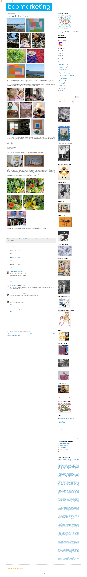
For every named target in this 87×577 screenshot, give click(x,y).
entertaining (60, 465)
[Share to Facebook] (11, 240)
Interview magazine (71, 509)
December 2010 (63, 64)
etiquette (75, 543)
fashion (60, 459)
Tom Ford (72, 532)
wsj (74, 559)
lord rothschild (69, 549)
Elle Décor (67, 466)
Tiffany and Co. (63, 484)
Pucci (76, 467)
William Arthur (77, 534)
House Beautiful (76, 466)
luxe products (67, 472)
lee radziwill (63, 549)
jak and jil (73, 489)
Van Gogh (67, 533)
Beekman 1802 (71, 498)
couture (78, 469)
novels (59, 551)
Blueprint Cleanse (74, 499)
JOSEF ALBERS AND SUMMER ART (67, 75)
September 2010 (63, 69)
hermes (64, 489)
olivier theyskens (68, 551)
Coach (74, 502)
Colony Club (77, 502)
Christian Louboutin (61, 502)
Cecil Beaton (72, 501)
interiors (70, 489)
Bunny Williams (68, 500)
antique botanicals (67, 485)
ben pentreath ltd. (63, 429)
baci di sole (73, 536)
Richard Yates (77, 526)
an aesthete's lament (64, 445)
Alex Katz (63, 493)
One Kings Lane (70, 523)
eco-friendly (69, 542)
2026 (60, 50)
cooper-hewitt (68, 540)
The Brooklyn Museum (65, 483)
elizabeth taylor (66, 543)
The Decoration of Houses (64, 531)
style (64, 465)
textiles (70, 473)
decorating (63, 460)
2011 (60, 61)
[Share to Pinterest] (13, 240)
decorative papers (76, 541)
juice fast (76, 548)
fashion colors (60, 489)
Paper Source (71, 524)
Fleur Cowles (73, 506)
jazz (69, 548)
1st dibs (69, 459)
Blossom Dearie (68, 499)
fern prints (68, 544)
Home (31, 333)
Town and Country (70, 484)
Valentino (64, 533)
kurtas (76, 489)
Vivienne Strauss (76, 484)
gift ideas (65, 463)
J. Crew (67, 467)
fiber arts (74, 544)
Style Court (77, 482)
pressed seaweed (66, 553)
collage (74, 461)
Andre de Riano (73, 460)
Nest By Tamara (62, 422)
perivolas (69, 552)
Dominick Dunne (67, 475)
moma (72, 550)
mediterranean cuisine (75, 549)
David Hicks (60, 475)
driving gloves (64, 542)
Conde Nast (73, 474)
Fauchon (67, 506)
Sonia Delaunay (74, 528)
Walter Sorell (25, 138)
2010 (60, 63)
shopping (65, 459)
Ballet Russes (60, 498)
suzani (78, 557)
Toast (69, 532)
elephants (77, 542)
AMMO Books (67, 465)
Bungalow (64, 500)
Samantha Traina (71, 527)
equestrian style (71, 543)
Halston (59, 508)
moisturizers (69, 550)
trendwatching (70, 491)
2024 (60, 53)
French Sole (77, 506)
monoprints (73, 490)
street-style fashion (74, 557)
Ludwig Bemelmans (65, 517)
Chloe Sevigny (68, 474)
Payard (75, 524)
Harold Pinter (63, 508)
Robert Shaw (60, 527)
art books (69, 469)
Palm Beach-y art (66, 524)
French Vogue (60, 507)
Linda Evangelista (74, 515)
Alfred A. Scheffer (75, 493)
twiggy (74, 491)
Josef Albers (30, 238)
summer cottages (35, 238)
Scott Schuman (63, 528)
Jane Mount (66, 511)
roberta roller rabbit (61, 473)
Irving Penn (73, 477)
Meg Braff (71, 518)
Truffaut (75, 532)
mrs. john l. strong (76, 550)
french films (62, 545)
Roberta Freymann (64, 468)
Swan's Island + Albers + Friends (66, 73)
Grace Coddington (71, 507)
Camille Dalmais (76, 500)
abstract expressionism (72, 535)
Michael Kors (60, 481)
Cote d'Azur (77, 474)
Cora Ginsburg (62, 466)
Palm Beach (62, 524)
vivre (76, 491)
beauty (71, 461)
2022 (60, 56)
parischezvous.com (61, 552)
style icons (67, 473)
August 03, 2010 (24, 293)
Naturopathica (73, 481)
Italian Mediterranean (61, 510)
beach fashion (74, 469)
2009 (60, 90)
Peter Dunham (69, 525)
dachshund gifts (70, 541)
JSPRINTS (67, 510)
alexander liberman (63, 536)
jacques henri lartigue (64, 548)
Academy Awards (74, 473)
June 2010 (62, 80)
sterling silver (68, 557)
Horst (65, 477)
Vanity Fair (71, 533)
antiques (77, 464)
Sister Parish (69, 528)
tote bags (70, 558)
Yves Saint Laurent (64, 469)
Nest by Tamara (62, 417)
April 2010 (62, 83)
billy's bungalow (63, 431)
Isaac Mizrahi (77, 509)
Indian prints (66, 509)
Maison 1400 (73, 517)
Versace (78, 533)
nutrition (63, 551)
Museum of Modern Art (66, 481)
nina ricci (77, 490)
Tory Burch (65, 464)
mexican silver (60, 550)
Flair (70, 506)
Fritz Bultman (65, 507)
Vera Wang (75, 533)
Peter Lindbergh (74, 525)
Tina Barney (66, 532)
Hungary (61, 509)
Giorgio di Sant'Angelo (64, 476)
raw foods (73, 553)
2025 (60, 52)
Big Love (76, 498)
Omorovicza (66, 523)
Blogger (45, 573)
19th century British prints (66, 492)
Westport (73, 534)
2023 (60, 55)
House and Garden (61, 467)
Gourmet (70, 476)
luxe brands (64, 490)
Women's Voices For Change (64, 419)
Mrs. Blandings (63, 519)
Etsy (73, 463)
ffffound (72, 544)
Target (59, 483)
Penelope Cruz (63, 482)
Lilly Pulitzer (68, 515)
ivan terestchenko (61, 472)
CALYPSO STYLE (63, 78)
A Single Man (73, 492)
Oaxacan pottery (61, 523)
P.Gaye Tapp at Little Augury (15, 293)
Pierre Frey (63, 526)
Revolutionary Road (72, 526)
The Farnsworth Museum (74, 531)
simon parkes (65, 491)
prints (71, 553)
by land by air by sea (14, 271)
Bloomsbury (64, 499)
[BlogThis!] (9, 240)
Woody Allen (60, 535)
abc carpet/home (65, 535)
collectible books (74, 486)
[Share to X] (10, 240)
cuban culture (77, 540)
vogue (73, 459)
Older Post (53, 333)
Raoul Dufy (73, 482)
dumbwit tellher (63, 451)
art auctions (69, 536)
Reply (11, 253)
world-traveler (65, 559)
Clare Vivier (71, 502)
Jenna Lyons (77, 511)
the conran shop (65, 558)
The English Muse (72, 483)
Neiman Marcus (65, 461)
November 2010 (63, 66)
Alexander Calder (68, 493)
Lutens (69, 517)
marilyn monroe (73, 472)
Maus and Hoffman (61, 518)
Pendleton (65, 525)
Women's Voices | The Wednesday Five (66, 418)
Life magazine (63, 515)
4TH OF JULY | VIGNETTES (65, 76)
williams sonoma (60, 559)
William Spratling (61, 485)
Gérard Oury (77, 507)
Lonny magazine (69, 516)
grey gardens (75, 545)
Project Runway (68, 482)
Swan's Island (47, 238)
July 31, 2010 (17, 264)
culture (59, 541)
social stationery (63, 557)
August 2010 (62, 70)
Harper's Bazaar (61, 477)
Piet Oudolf (66, 526)
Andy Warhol (72, 465)
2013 (60, 58)
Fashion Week (71, 466)
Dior (63, 475)
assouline (77, 485)
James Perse (62, 511)
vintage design (74, 558)
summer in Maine (41, 238)
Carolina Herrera (60, 501)
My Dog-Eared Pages (14, 285)
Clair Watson (67, 502)
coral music (72, 540)
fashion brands (64, 544)
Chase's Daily (48, 170)
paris (62, 491)
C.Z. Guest (72, 500)
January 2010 (63, 88)
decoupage (60, 542)
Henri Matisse (67, 508)
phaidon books (73, 552)
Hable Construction (76, 476)
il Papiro (59, 548)
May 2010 (62, 82)
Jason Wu (69, 511)
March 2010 (62, 85)
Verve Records (60, 534)
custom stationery (64, 541)
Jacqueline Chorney (73, 510)
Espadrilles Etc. (63, 506)
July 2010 (62, 72)
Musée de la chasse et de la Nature (72, 519)
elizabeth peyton (60, 543)
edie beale (74, 542)
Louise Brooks (74, 516)
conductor (64, 540)
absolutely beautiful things (65, 443)
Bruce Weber (60, 500)
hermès (67, 489)
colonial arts (60, 540)
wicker (78, 558)
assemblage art (73, 485)
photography (67, 460)
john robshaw (72, 548)
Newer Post (9, 333)
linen (66, 549)
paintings (59, 491)
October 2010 (63, 67)
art (22, 238)
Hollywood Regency (73, 508)
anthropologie (72, 464)
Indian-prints (68, 477)
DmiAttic (11, 308)
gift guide (70, 545)
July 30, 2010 (17, 250)
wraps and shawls (70, 559)
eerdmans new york (63, 436)
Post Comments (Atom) (16, 335)
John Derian (77, 477)
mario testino (69, 490)
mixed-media (65, 550)
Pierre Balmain (71, 467)
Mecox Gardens (67, 518)
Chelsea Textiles (76, 501)
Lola (65, 516)
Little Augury (61, 421)
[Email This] (7, 240)
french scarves (66, 545)
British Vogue (63, 474)
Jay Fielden (73, 511)
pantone (78, 472)
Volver (70, 534)
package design (76, 551)
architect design (63, 447)
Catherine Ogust (66, 501)
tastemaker (60, 558)
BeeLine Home (65, 498)
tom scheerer (69, 463)
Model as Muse (75, 518)
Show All (78, 438)
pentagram (66, 552)
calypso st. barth (68, 486)
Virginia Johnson (66, 534)
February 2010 (63, 86)
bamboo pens (77, 536)
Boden (78, 499)
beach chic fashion (61, 486)
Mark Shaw (77, 517)
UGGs (62, 533)
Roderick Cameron (66, 527)
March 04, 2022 (16, 308)
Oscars (76, 463)
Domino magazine (73, 475)
